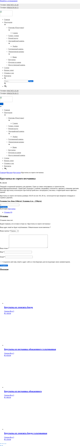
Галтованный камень (15, 49)
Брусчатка (12, 60)
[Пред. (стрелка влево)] (0, 445)
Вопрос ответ (9, 70)
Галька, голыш (13, 36)
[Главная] (6, 15)
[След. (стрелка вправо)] (2, 445)
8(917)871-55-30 (12, 5)
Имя (2, 252)
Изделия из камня (14, 62)
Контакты (7, 76)
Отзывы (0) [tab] (8, 212)
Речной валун (13, 38)
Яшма (14, 57)
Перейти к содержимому (9, 1)
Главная (7, 19)
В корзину (4, 207)
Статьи (6, 68)
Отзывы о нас (9, 73)
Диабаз (15, 46)
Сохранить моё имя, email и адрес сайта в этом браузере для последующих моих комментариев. (36, 262)
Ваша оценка (5, 231)
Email (2, 257)
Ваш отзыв (4, 248)
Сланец (15, 33)
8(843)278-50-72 (12, 7)
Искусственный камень (16, 65)
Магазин (9, 172)
